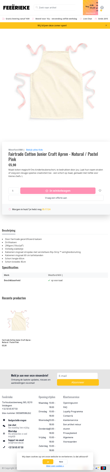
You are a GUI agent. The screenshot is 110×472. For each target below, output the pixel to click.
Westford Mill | (16, 149)
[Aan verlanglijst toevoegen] (100, 190)
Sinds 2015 (103, 18)
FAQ (65, 407)
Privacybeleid (70, 433)
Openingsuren (70, 402)
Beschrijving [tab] (8, 230)
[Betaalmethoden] (97, 468)
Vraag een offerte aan (56, 197)
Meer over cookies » (55, 466)
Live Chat (87, 18)
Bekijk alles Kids (34, 149)
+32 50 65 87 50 (10, 408)
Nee (61, 461)
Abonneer (78, 382)
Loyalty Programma (73, 411)
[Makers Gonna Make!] (18, 7)
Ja (48, 461)
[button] (101, 7)
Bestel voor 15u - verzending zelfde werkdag (56, 18)
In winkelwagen (59, 190)
